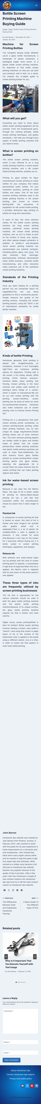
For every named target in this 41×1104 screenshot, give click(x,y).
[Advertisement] (20, 738)
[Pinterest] (32, 1086)
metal (31, 252)
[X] (27, 1086)
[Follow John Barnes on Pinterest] (21, 890)
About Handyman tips (20, 1070)
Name (7, 1042)
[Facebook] (22, 1086)
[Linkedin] (36, 1086)
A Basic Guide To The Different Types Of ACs (30, 903)
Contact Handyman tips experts (21, 1074)
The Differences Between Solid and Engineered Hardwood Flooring (10, 906)
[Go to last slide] (6, 956)
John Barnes (11, 971)
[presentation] (20, 945)
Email (7, 1053)
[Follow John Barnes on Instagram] (13, 890)
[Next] (35, 956)
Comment (9, 1011)
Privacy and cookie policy (21, 1079)
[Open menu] (36, 5)
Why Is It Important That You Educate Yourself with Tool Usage (19, 964)
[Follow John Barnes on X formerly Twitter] (9, 890)
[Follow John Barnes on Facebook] (4, 890)
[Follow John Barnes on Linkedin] (17, 890)
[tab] (16, 982)
